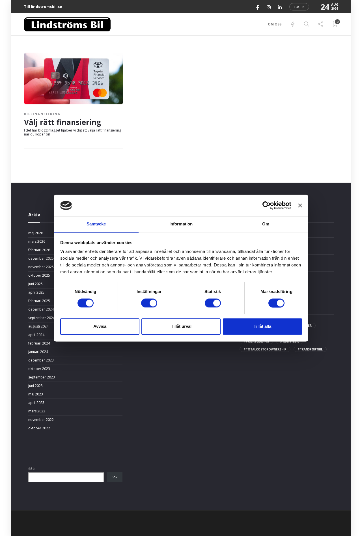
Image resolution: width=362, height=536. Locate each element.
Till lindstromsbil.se (43, 6)
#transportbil (310, 349)
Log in (299, 7)
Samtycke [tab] (96, 224)
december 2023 (41, 360)
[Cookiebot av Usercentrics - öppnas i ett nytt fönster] (266, 205)
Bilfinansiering (42, 114)
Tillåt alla (262, 326)
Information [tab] (181, 224)
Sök (31, 469)
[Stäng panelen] (300, 205)
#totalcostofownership (265, 349)
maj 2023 (35, 394)
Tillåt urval (181, 326)
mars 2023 (36, 411)
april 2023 (36, 403)
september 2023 (41, 377)
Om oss (274, 24)
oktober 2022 (39, 428)
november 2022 (41, 420)
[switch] (149, 302)
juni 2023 (35, 386)
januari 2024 (38, 352)
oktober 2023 (39, 369)
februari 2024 (39, 343)
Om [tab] (265, 224)
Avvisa (99, 326)
